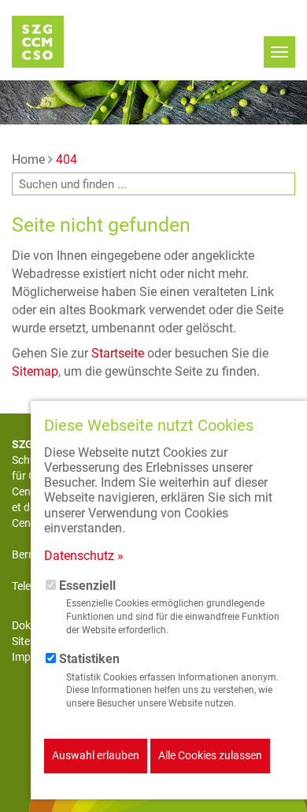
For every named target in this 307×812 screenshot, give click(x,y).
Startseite (117, 353)
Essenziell (87, 585)
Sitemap (35, 371)
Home (28, 159)
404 (66, 159)
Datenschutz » (84, 555)
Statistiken (89, 658)
